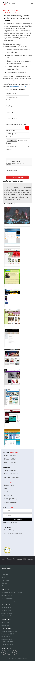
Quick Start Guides (10, 502)
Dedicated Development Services (11, 592)
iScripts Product (11, 94)
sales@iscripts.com (7, 639)
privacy (15, 522)
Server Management (11, 530)
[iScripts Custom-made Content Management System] (12, 296)
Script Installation (10, 470)
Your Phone (10, 106)
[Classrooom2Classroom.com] (12, 236)
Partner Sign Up (6, 610)
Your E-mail (10, 112)
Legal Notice (5, 580)
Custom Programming (11, 477)
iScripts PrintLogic (10, 462)
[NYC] (12, 357)
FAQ (5, 488)
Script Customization (11, 474)
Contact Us (8, 495)
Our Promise (8, 492)
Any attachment (11, 137)
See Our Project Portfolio (18, 86)
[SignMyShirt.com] (12, 437)
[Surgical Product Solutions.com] (17, 215)
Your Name (10, 100)
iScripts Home (9, 485)
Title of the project (12, 118)
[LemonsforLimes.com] (12, 276)
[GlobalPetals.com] (12, 256)
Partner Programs (6, 607)
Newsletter (4, 574)
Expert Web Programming (13, 533)
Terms (3, 577)
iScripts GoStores (10, 456)
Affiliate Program (6, 613)
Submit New (5, 625)
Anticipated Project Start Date (16, 124)
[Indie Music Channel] (12, 377)
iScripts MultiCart (10, 459)
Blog (2, 586)
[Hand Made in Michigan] (12, 397)
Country (8, 143)
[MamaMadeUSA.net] (12, 316)
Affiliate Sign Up (6, 616)
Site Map (4, 583)
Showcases (5, 622)
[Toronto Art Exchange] (12, 336)
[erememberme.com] (12, 417)
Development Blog (10, 499)
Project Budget (11, 131)
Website (9, 149)
